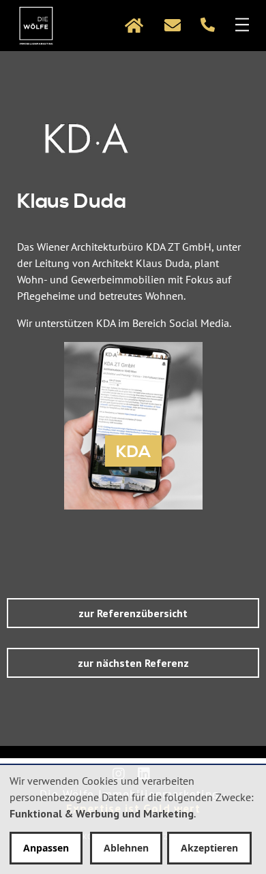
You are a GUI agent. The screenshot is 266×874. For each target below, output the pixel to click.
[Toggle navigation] (9, 25)
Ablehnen (126, 847)
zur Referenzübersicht (133, 613)
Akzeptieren (209, 847)
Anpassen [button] (46, 847)
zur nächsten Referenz (133, 663)
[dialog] (133, 819)
